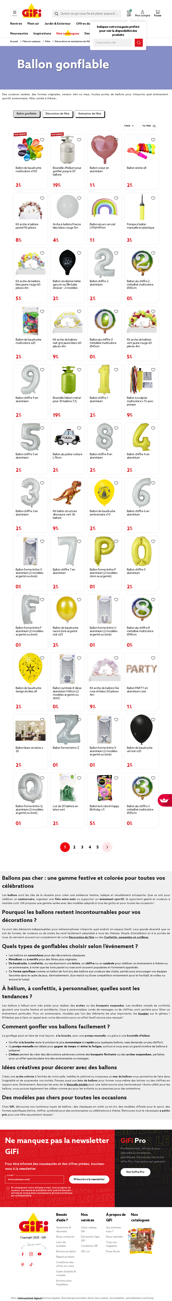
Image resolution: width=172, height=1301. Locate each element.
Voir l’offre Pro (135, 1172)
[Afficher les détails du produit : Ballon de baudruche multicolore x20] (30, 321)
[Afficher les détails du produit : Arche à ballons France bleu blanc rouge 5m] (67, 207)
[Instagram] (31, 1254)
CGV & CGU (33, 1298)
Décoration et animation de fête (72, 41)
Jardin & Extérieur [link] (58, 24)
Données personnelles (74, 1298)
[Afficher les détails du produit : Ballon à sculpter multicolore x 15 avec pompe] (142, 380)
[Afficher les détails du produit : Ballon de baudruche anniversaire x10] (104, 493)
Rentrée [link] (16, 24)
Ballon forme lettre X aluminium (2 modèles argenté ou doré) (103, 751)
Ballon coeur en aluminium (99, 169)
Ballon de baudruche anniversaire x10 (102, 513)
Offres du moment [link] (89, 24)
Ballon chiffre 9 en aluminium (27, 399)
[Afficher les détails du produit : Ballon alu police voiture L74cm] (67, 437)
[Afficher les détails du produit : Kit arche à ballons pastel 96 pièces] (30, 207)
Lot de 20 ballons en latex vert (65, 808)
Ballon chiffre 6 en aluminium (138, 513)
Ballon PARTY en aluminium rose (137, 689)
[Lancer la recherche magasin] (139, 43)
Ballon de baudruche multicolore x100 (28, 169)
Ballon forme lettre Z (66, 748)
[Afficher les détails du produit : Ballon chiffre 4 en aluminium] (142, 437)
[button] (129, 13)
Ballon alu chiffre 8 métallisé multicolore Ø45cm (140, 631)
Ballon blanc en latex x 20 (29, 749)
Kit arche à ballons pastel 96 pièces (27, 226)
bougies (143, 1013)
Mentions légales (50, 1298)
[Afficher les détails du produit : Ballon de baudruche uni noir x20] (142, 730)
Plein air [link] (33, 24)
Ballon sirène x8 (136, 168)
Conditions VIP (89, 1246)
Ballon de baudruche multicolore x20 (28, 341)
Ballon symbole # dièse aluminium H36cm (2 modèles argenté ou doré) (67, 693)
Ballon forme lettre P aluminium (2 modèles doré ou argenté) (103, 573)
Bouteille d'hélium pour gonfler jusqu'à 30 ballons (67, 171)
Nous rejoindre (114, 1236)
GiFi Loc (85, 1251)
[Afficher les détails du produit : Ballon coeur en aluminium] (104, 150)
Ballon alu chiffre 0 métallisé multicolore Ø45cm (103, 343)
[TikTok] (31, 1264)
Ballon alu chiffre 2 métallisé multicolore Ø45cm (140, 285)
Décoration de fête (57, 113)
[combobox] (86, 14)
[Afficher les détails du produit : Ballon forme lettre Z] (67, 730)
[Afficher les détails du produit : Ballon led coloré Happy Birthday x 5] (104, 788)
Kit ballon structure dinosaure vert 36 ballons (65, 515)
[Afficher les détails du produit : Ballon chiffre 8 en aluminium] (104, 437)
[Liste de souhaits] (42, 139)
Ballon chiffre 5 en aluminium (27, 456)
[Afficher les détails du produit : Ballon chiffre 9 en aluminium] (30, 380)
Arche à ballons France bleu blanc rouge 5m (67, 226)
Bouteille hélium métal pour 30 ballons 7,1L (67, 399)
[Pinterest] (22, 1264)
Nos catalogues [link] (67, 33)
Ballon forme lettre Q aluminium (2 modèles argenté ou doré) (29, 810)
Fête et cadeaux (31, 41)
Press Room (113, 1251)
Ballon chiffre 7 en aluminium (64, 571)
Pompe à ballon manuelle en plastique (140, 226)
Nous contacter (65, 1236)
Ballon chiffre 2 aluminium (99, 283)
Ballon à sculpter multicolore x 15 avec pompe (140, 401)
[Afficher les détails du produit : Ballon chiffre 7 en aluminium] (67, 551)
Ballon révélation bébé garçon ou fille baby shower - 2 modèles (67, 285)
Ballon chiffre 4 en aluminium (138, 456)
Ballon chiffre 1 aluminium (99, 399)
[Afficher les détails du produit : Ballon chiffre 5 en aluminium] (30, 437)
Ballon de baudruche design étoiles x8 (28, 689)
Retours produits (66, 1251)
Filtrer (146, 126)
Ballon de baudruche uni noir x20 (140, 749)
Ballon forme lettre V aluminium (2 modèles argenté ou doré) (29, 573)
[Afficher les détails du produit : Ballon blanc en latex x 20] (30, 730)
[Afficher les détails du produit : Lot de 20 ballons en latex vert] (67, 788)
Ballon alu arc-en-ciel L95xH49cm (102, 226)
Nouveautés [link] (19, 33)
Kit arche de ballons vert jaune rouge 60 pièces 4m (139, 343)
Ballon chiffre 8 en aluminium (101, 456)
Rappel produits (65, 1256)
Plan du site (18, 1298)
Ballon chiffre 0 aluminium (136, 571)
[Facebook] (22, 1254)
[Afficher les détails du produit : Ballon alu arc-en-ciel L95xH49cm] (104, 207)
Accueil (14, 41)
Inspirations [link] (42, 33)
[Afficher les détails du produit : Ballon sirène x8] (142, 150)
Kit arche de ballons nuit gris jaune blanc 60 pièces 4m (67, 343)
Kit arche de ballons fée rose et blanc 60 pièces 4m (104, 691)
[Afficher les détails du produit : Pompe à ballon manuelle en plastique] (142, 207)
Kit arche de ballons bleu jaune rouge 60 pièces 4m (28, 285)
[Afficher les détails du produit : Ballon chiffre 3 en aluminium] (30, 493)
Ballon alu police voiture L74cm (67, 456)
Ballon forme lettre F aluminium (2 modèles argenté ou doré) (29, 631)
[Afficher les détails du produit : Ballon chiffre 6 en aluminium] (142, 493)
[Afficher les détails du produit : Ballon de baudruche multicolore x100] (30, 150)
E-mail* (11, 1175)
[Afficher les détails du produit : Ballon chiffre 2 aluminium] (104, 263)
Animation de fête (89, 113)
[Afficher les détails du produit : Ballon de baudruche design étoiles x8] (30, 669)
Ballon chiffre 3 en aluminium (27, 513)
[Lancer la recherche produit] (56, 13)
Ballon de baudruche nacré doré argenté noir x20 (65, 631)
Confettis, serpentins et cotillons (126, 937)
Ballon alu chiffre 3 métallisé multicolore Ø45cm (140, 810)
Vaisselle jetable (77, 1084)
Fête (47, 41)
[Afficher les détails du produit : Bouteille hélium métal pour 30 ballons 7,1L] (67, 380)
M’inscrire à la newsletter (89, 1179)
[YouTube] (39, 1254)
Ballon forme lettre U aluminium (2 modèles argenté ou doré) (103, 631)
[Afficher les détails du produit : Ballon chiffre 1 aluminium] (104, 380)
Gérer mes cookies (98, 1298)
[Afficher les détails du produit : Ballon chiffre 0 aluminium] (142, 551)
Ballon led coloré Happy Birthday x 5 (104, 808)
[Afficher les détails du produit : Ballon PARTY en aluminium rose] (142, 669)
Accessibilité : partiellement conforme (132, 1298)
